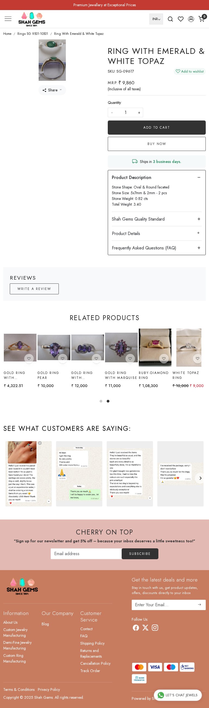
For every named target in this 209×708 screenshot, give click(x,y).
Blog (45, 624)
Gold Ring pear (48, 375)
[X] (145, 628)
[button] (191, 19)
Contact (86, 629)
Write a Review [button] (34, 288)
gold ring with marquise (121, 375)
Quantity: (115, 102)
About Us (10, 622)
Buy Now (156, 143)
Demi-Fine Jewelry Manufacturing (17, 645)
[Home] (32, 19)
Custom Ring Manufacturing (14, 658)
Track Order (90, 670)
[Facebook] (136, 628)
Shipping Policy (92, 643)
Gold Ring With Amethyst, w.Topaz (82, 375)
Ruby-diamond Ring (154, 375)
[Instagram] (155, 628)
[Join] (199, 605)
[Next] (200, 478)
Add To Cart (156, 127)
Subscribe (140, 553)
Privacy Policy (49, 689)
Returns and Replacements (91, 653)
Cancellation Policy (95, 663)
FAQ (84, 636)
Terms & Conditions (19, 689)
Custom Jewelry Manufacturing (15, 632)
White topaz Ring (186, 375)
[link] (170, 19)
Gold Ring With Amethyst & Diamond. (16, 375)
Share (52, 90)
